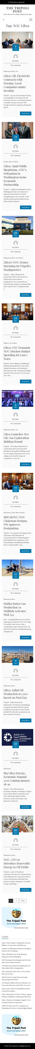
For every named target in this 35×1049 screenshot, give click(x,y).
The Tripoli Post (17, 9)
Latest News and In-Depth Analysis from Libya (17, 14)
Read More (25, 113)
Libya (7, 162)
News (13, 71)
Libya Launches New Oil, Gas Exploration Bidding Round (16, 437)
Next (23, 901)
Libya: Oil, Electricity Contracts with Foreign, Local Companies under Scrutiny (17, 83)
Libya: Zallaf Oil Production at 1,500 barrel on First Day (16, 693)
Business (8, 71)
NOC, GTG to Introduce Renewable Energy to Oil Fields (17, 863)
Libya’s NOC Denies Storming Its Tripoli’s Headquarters (17, 266)
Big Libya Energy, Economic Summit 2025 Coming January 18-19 (17, 778)
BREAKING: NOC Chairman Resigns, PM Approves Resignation (16, 522)
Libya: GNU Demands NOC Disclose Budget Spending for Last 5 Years (17, 353)
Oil (17, 71)
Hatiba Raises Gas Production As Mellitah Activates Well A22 (15, 609)
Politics (16, 162)
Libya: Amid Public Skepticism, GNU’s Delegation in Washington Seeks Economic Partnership (15, 175)
